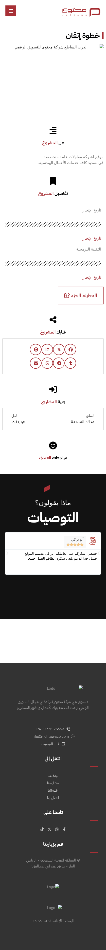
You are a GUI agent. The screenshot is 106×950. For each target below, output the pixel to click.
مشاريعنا (53, 783)
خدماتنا (53, 790)
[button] (10, 10)
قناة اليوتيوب (50, 744)
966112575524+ (50, 729)
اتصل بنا (53, 798)
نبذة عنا (53, 775)
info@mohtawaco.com (50, 736)
